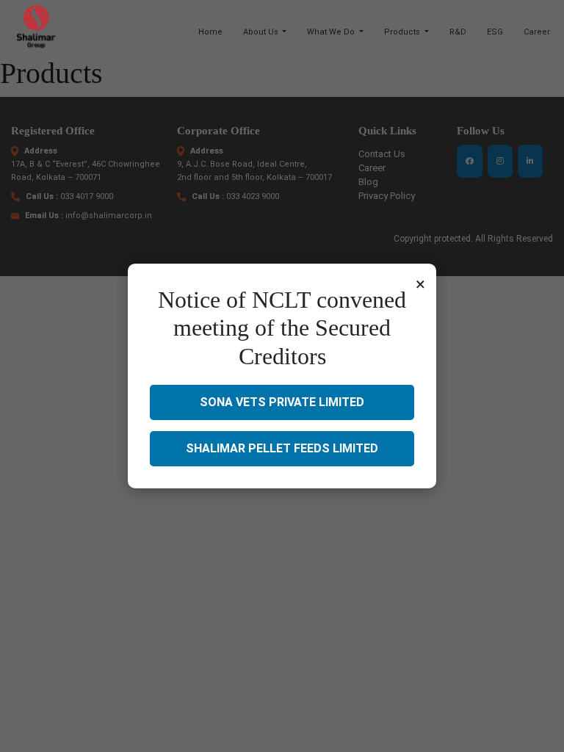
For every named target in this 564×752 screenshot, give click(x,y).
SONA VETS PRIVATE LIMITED (282, 402)
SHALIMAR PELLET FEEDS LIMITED (282, 448)
